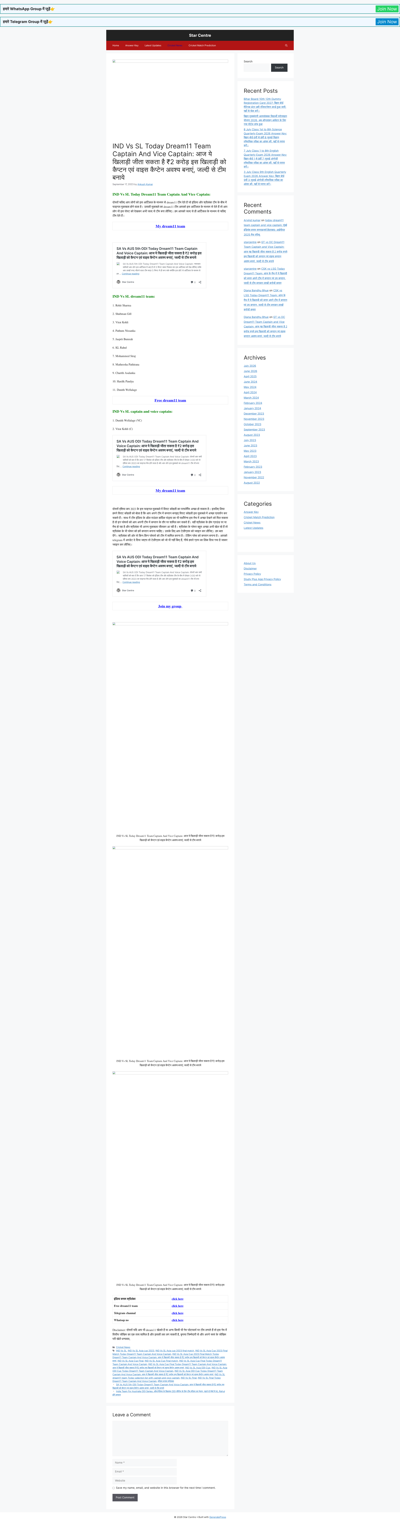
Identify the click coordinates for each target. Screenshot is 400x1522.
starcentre (250, 242)
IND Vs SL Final (189, 1377)
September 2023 (254, 429)
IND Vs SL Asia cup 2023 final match (174, 1350)
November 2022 (254, 477)
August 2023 (252, 434)
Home (115, 45)
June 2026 (250, 371)
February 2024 (253, 403)
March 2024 (251, 397)
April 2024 (250, 392)
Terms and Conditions (257, 584)
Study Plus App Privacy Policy (262, 579)
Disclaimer (250, 568)
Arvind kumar (252, 220)
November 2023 (254, 419)
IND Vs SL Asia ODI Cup (197, 1367)
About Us (250, 563)
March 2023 (251, 461)
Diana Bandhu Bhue (256, 290)
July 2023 (250, 440)
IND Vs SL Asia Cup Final (130, 1360)
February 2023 (253, 466)
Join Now (387, 9)
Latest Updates (153, 45)
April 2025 (250, 376)
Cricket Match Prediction (202, 45)
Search (248, 61)
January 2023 (252, 472)
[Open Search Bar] (286, 45)
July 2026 (250, 365)
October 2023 (252, 424)
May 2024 (250, 387)
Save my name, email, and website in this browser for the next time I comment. (166, 1487)
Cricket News (175, 45)
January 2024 (252, 408)
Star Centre (200, 35)
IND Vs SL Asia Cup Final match (161, 1360)
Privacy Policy (252, 573)
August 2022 (252, 482)
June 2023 (250, 445)
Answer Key (131, 45)
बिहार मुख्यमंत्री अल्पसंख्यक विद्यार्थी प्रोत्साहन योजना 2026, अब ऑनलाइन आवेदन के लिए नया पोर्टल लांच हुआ (265, 120)
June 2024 (250, 381)
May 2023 (250, 450)
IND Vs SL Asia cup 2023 (141, 1350)
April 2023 (250, 456)
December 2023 (254, 413)
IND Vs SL (121, 1350)
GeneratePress (217, 1517)
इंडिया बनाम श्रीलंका (166, 1381)
